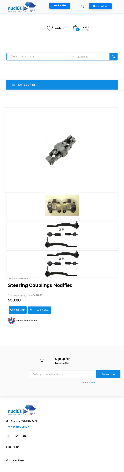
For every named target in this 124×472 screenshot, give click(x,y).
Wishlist (60, 28)
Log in (83, 6)
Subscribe (108, 374)
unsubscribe (88, 382)
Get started (100, 6)
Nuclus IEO (60, 5)
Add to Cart (18, 310)
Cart (86, 26)
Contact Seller (39, 310)
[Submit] (113, 56)
